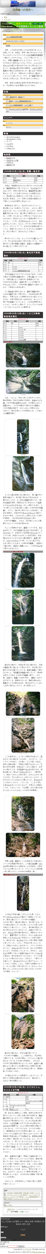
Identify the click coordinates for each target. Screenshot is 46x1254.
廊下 (18, 672)
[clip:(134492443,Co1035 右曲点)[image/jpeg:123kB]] (23, 715)
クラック (33, 533)
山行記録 (10, 1193)
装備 (6, 133)
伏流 (13, 1146)
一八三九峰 (30, 55)
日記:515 (11, 1209)
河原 (16, 243)
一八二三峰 (27, 105)
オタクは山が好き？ (12, 3)
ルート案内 (24, 1221)
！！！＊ (37, 63)
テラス (27, 518)
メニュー (7, 19)
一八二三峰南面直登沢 (21, 101)
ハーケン (9, 146)
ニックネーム (5, 1242)
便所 (24, 1224)
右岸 (21, 282)
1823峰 (34, 864)
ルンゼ (39, 546)
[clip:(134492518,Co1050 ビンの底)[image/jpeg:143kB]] (23, 751)
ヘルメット (10, 148)
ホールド (20, 940)
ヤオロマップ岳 (12, 160)
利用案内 (37, 1221)
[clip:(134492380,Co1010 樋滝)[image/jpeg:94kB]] (23, 660)
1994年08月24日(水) (15, 313)
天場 (11, 302)
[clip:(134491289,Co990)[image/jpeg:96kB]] (23, 623)
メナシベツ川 (32, 1195)
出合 (29, 101)
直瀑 (31, 543)
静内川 (25, 1195)
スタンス (23, 772)
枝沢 (37, 243)
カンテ (27, 769)
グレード (6, 65)
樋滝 (14, 521)
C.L (4, 121)
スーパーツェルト (13, 137)
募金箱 (18, 1224)
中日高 (8, 45)
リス (8, 541)
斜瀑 (16, 678)
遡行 (6, 255)
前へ (6, 1205)
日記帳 (8, 1221)
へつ (8, 284)
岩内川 (9, 165)
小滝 (38, 543)
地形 (6, 154)
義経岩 (15, 60)
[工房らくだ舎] (23, 1235)
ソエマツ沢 (36, 68)
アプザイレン (23, 221)
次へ (11, 1205)
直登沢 (40, 55)
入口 (3, 1221)
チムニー (11, 932)
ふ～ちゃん (6, 31)
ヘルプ (23, 1229)
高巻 (4, 71)
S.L (4, 125)
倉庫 (31, 1221)
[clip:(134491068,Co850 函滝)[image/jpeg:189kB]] (23, 453)
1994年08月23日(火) (15, 252)
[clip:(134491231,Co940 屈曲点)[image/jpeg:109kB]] (23, 587)
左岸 (28, 243)
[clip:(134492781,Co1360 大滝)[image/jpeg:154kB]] (23, 1011)
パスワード (4, 1246)
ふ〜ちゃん (27, 1249)
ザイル (9, 139)
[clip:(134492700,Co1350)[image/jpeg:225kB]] (23, 910)
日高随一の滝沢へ (23, 9)
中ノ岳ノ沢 (14, 68)
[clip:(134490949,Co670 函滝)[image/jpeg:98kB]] (23, 366)
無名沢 (12, 97)
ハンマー (9, 144)
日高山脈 (26, 1193)
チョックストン (29, 513)
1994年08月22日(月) (15, 171)
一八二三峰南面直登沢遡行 (14, 37)
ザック (38, 935)
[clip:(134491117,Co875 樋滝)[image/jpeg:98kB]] (23, 490)
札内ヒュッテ (14, 1109)
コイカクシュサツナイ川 (17, 1105)
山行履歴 (15, 1221)
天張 (22, 243)
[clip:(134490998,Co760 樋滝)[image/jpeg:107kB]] (23, 393)
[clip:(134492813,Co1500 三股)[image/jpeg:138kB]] (23, 1048)
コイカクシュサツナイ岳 (16, 109)
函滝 (30, 284)
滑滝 (36, 405)
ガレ (27, 953)
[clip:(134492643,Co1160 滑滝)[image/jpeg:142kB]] (23, 856)
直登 (34, 76)
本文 (5, 17)
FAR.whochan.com (38, 1252)
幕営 (4, 213)
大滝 (15, 546)
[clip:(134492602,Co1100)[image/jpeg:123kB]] (23, 830)
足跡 (28, 1224)
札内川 (9, 158)
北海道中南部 (18, 1193)
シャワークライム (15, 505)
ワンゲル (33, 188)
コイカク (6, 1126)
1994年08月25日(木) (15, 1087)
